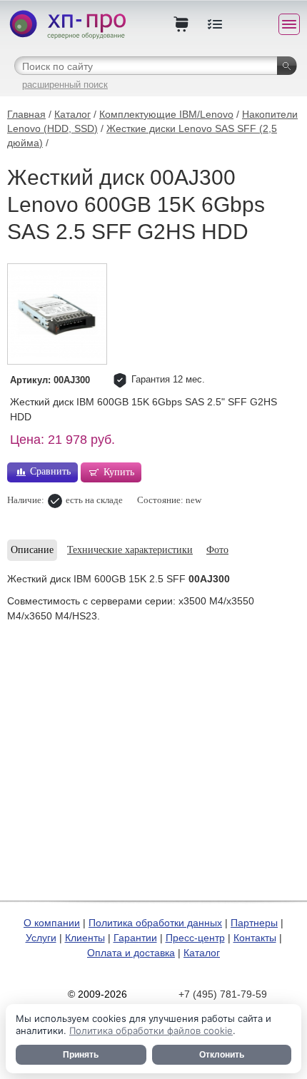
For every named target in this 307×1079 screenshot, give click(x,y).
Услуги (41, 937)
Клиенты (85, 937)
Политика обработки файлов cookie (151, 1030)
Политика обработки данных (155, 922)
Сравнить (50, 471)
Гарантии (135, 937)
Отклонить (221, 1055)
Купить (119, 472)
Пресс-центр (195, 937)
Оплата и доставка (131, 952)
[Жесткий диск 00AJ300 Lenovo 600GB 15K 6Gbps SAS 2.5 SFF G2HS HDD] (57, 314)
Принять (81, 1055)
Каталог (72, 114)
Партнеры (254, 922)
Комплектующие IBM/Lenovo (166, 114)
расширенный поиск (65, 84)
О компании (52, 922)
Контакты (254, 937)
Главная (26, 114)
